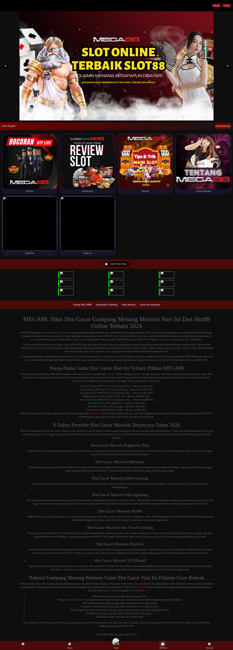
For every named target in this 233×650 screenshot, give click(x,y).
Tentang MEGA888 (82, 304)
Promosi (70, 648)
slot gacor (95, 413)
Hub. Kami (163, 648)
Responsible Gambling (107, 304)
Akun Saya (209, 648)
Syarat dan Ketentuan (150, 304)
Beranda (23, 648)
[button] (6, 66)
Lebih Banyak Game (223, 126)
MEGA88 (143, 587)
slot (32, 339)
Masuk (216, 5)
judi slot (111, 374)
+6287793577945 (118, 264)
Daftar (226, 5)
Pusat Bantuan (128, 304)
